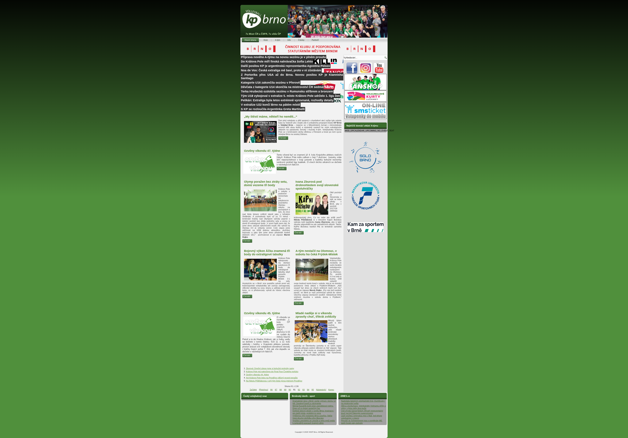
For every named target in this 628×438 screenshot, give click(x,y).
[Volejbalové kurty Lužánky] (365, 101)
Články (301, 40)
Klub (266, 40)
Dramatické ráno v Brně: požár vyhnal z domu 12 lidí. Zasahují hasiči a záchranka (314, 402)
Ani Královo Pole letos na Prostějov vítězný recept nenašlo (272, 378)
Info (289, 40)
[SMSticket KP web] (365, 118)
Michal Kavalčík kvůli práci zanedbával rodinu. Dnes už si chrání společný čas (313, 407)
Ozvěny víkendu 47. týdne (262, 150)
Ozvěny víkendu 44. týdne (257, 375)
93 (303, 390)
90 (290, 390)
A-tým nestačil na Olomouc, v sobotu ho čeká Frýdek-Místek (317, 252)
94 (308, 390)
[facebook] (352, 73)
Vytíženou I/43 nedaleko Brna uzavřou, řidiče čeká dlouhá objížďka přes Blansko (312, 417)
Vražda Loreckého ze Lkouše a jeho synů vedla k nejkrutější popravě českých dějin (314, 422)
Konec (331, 390)
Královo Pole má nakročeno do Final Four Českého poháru (272, 371)
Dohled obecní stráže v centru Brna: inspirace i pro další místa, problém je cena (313, 412)
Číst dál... (283, 138)
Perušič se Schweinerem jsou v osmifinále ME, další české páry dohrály (362, 422)
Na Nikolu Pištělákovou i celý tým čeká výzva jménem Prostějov (274, 381)
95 (313, 390)
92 (299, 390)
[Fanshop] (365, 89)
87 (276, 390)
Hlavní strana (250, 40)
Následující (321, 390)
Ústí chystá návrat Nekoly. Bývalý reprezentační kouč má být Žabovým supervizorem (362, 412)
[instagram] (365, 73)
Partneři (315, 40)
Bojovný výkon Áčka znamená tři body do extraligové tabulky (267, 252)
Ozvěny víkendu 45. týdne (262, 313)
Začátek (253, 390)
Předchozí (263, 390)
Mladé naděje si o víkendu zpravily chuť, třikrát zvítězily (316, 315)
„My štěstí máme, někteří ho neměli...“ (270, 116)
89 (285, 390)
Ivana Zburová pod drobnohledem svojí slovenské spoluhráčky (317, 185)
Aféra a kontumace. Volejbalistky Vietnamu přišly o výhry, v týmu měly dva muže (363, 407)
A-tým (277, 40)
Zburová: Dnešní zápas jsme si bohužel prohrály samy (270, 368)
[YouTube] (379, 73)
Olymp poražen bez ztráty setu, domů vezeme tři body (265, 183)
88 (280, 390)
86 (271, 390)
